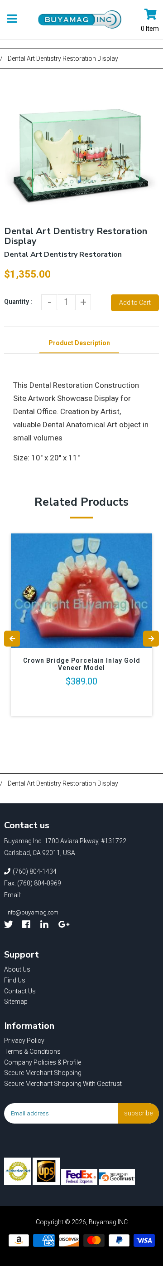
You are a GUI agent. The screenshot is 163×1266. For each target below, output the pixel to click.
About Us (17, 969)
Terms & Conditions (32, 1051)
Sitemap (16, 1001)
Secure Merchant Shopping (43, 1072)
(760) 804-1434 (35, 871)
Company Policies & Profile (42, 1062)
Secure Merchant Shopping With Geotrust (63, 1083)
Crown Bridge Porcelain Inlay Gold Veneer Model (81, 664)
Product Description (79, 343)
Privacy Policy (24, 1040)
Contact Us (20, 991)
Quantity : (18, 301)
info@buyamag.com (32, 912)
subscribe (138, 1113)
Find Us (14, 980)
